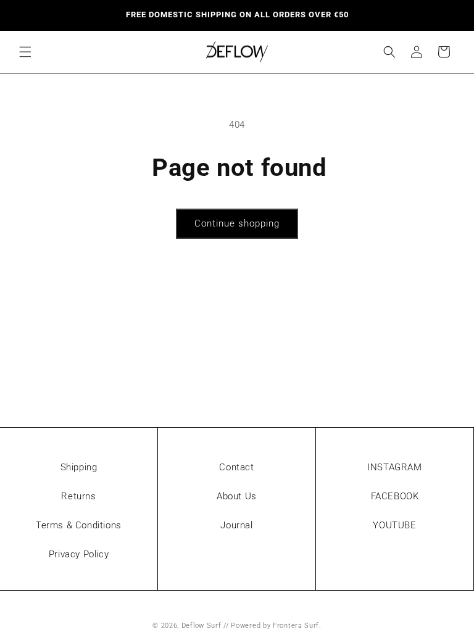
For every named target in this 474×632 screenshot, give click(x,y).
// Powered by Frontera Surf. (272, 626)
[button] (25, 51)
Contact (236, 467)
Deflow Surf (201, 626)
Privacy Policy (79, 554)
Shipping (79, 467)
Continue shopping (237, 223)
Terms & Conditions (79, 525)
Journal (236, 525)
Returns (78, 496)
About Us (237, 496)
